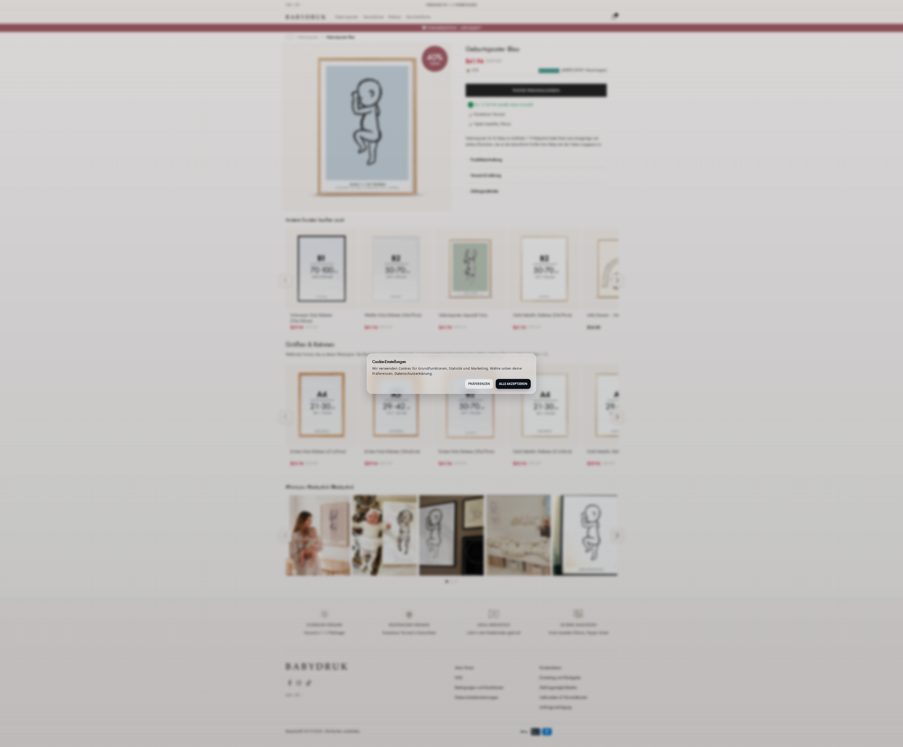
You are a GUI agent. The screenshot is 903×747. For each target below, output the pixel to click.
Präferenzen (479, 383)
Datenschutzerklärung (413, 373)
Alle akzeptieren (513, 383)
